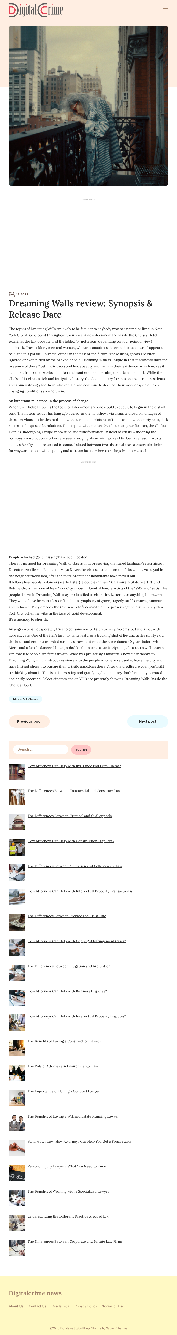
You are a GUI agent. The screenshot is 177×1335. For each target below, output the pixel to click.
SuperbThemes (116, 1328)
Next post (147, 721)
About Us (16, 1306)
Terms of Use (113, 1306)
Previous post (29, 721)
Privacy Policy (85, 1306)
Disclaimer (60, 1306)
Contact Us (37, 1306)
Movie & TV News (25, 699)
